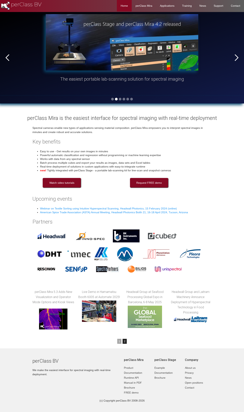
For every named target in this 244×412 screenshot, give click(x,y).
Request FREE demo (149, 182)
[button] (7, 58)
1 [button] (119, 341)
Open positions (194, 382)
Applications (167, 5)
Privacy (189, 372)
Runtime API (131, 377)
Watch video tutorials (61, 182)
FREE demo (131, 392)
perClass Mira (144, 5)
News (202, 5)
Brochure (129, 387)
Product (128, 367)
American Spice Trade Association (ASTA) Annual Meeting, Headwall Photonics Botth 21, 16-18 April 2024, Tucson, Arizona (114, 212)
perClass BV (26, 4)
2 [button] (124, 341)
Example (159, 367)
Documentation (133, 372)
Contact (235, 5)
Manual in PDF (133, 382)
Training (187, 5)
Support (218, 5)
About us (190, 367)
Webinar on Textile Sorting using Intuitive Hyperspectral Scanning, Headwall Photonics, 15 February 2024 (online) (108, 208)
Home (124, 5)
